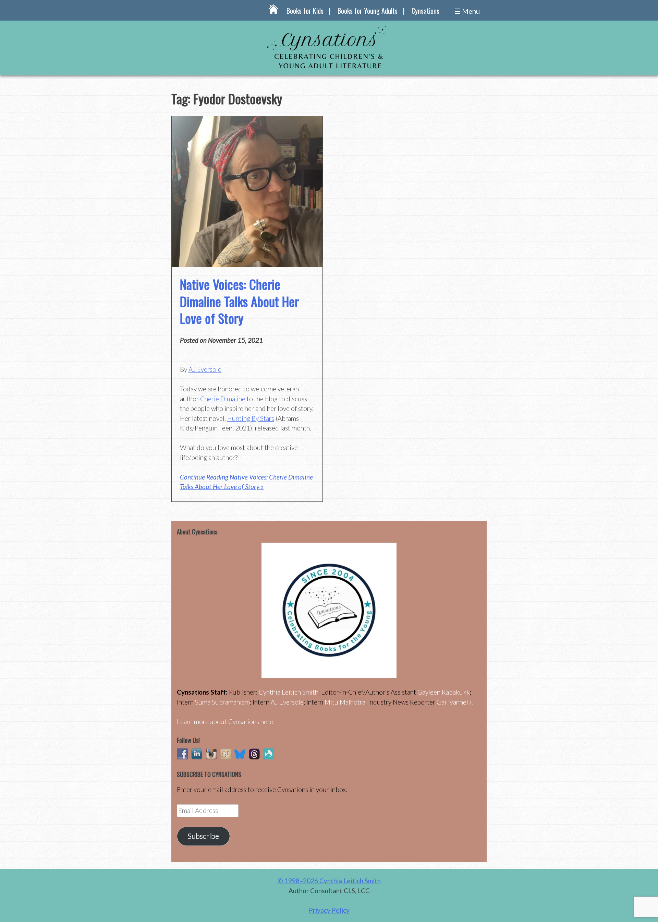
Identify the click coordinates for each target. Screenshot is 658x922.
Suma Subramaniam (222, 702)
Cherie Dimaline (222, 399)
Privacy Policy (329, 910)
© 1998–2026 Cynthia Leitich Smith (329, 881)
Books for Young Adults (368, 10)
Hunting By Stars (250, 418)
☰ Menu (467, 11)
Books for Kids (305, 10)
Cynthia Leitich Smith (288, 692)
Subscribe (203, 835)
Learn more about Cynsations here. (226, 721)
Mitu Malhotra (345, 702)
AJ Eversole (204, 369)
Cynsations (425, 10)
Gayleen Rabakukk (443, 692)
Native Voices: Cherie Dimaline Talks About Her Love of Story (239, 301)
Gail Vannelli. (455, 702)
